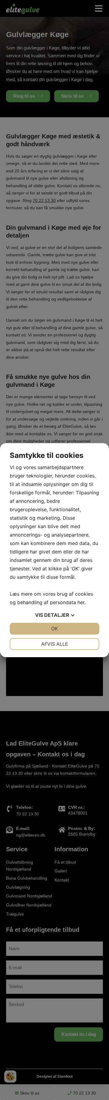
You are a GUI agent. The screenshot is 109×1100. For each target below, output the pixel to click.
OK (54, 629)
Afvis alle (54, 644)
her (81, 602)
